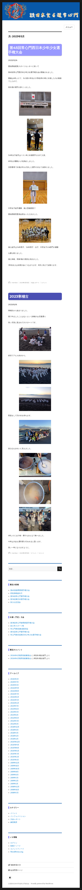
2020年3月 (14, 754)
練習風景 (13, 822)
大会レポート (35, 282)
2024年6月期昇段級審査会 (20, 655)
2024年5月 (14, 700)
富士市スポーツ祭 (17, 626)
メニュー (69, 27)
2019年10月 (14, 769)
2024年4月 (14, 703)
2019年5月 (14, 778)
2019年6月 (14, 775)
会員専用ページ (16, 870)
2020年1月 (14, 760)
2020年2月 (14, 757)
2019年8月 (14, 772)
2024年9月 (14, 688)
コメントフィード (17, 849)
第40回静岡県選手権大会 (20, 590)
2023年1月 (14, 715)
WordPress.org (16, 852)
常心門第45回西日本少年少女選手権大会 (25, 635)
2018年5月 (14, 793)
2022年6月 (14, 718)
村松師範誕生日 (16, 593)
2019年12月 (14, 763)
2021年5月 (14, 733)
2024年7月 (14, 694)
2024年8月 (14, 691)
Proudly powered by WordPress (42, 884)
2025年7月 (14, 682)
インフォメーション (18, 816)
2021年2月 (14, 739)
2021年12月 (14, 727)
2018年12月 (14, 787)
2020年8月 (14, 748)
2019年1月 (14, 784)
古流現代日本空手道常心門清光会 (18, 884)
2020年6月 (14, 751)
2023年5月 (14, 712)
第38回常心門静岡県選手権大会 (22, 623)
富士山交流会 (15, 602)
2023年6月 (14, 709)
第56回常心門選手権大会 (19, 596)
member (15, 282)
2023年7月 (14, 706)
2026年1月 (14, 679)
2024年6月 (14, 697)
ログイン (13, 843)
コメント (44, 282)
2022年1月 (14, 724)
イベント (34, 553)
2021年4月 (14, 736)
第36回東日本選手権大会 (19, 599)
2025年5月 (14, 685)
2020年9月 (14, 745)
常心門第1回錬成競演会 (19, 629)
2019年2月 (14, 781)
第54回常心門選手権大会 (19, 632)
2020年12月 (15, 742)
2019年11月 (14, 766)
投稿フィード (15, 846)
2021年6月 (14, 730)
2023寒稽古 (19, 296)
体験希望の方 (15, 865)
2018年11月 (14, 790)
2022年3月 (14, 721)
